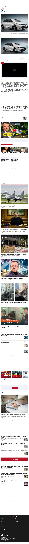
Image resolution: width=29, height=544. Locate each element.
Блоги (15, 519)
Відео (15, 518)
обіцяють (21, 112)
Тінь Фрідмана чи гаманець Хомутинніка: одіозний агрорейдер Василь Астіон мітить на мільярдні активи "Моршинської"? (14, 467)
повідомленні (6, 87)
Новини (2, 519)
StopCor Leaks (3, 464)
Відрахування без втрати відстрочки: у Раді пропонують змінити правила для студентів (13, 444)
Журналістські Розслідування (5, 529)
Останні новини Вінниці (10, 144)
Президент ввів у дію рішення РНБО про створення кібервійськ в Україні (15, 161)
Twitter (26, 140)
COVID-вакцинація (3, 144)
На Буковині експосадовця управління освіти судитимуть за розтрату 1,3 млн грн (13, 254)
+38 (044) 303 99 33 (14, 459)
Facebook (22, 140)
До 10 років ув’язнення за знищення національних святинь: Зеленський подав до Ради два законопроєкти (14, 230)
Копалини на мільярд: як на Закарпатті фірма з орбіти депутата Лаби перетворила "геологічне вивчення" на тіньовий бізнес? (14, 474)
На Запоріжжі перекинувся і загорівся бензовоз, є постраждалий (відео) (5, 160)
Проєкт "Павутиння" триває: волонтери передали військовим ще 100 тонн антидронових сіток (16, 380)
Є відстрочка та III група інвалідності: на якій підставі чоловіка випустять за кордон (14, 450)
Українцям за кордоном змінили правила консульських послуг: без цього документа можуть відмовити (14, 335)
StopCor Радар (3, 523)
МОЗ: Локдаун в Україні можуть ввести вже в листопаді (10, 115)
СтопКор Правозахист (3, 528)
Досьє (1, 521)
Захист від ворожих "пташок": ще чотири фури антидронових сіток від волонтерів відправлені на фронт (6, 380)
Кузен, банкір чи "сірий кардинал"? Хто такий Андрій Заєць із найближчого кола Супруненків (13, 481)
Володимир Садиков (7, 8)
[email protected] (7, 540)
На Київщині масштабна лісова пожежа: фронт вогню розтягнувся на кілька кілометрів (14, 348)
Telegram (19, 140)
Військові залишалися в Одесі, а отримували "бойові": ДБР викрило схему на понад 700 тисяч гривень (14, 327)
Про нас (2, 526)
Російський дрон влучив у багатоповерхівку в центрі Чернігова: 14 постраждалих (13, 302)
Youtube (24, 140)
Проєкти (2, 518)
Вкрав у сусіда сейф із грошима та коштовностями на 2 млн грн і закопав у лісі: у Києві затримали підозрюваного (14, 342)
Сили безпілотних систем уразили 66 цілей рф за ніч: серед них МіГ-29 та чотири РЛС (14, 205)
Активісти (2, 531)
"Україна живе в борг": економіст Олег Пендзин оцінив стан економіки (12, 278)
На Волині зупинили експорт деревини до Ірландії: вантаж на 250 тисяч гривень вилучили (13, 437)
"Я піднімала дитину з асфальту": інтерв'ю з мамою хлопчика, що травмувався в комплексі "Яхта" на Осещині (13, 415)
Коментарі (3, 165)
